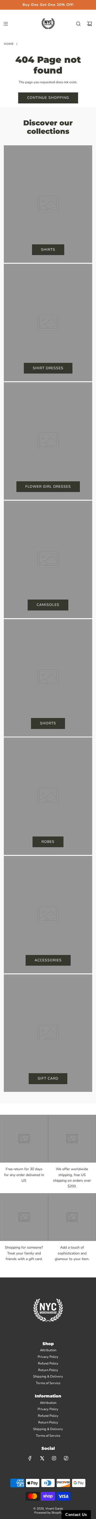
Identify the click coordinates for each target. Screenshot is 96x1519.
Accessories (48, 960)
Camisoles (48, 604)
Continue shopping (48, 97)
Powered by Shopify (48, 1513)
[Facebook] (30, 1458)
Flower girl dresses (48, 486)
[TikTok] (66, 1458)
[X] (42, 1458)
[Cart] (89, 23)
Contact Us (76, 1514)
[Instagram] (54, 1458)
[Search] (78, 23)
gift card (48, 1078)
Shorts (48, 723)
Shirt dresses (48, 368)
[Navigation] (5, 23)
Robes (48, 841)
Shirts (48, 249)
